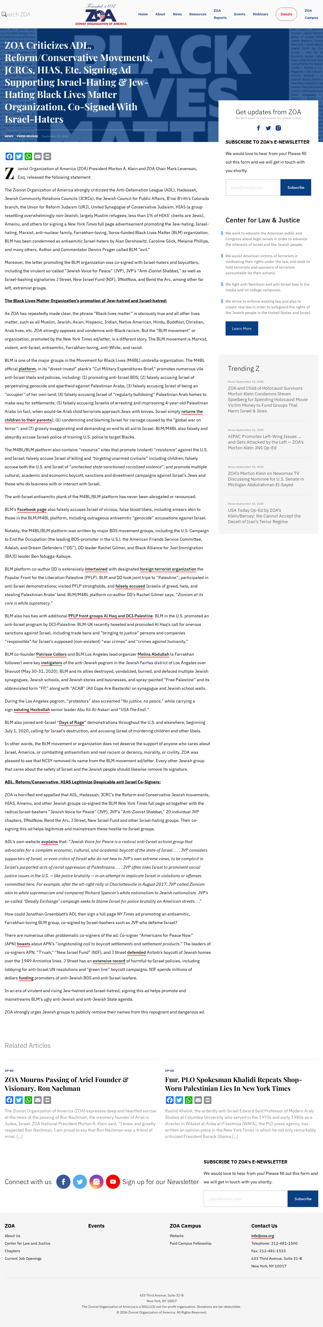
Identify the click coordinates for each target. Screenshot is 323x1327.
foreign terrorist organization (168, 569)
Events (239, 14)
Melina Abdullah (153, 654)
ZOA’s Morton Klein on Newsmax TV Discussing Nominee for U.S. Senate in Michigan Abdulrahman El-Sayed (266, 478)
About (160, 14)
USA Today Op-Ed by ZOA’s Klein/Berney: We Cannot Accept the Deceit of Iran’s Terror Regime (264, 515)
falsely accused (130, 586)
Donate (286, 14)
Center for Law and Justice (27, 1243)
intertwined (96, 569)
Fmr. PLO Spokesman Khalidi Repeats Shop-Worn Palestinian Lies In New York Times (233, 1084)
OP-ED (9, 1070)
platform (27, 369)
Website (177, 1235)
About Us (12, 1235)
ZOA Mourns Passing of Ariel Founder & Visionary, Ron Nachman (66, 1084)
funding (26, 978)
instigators (51, 662)
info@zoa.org (262, 1235)
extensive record (109, 961)
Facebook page (32, 509)
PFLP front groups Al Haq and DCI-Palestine (110, 616)
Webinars (260, 14)
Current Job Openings (23, 1258)
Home (143, 14)
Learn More (242, 328)
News (177, 14)
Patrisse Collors (51, 654)
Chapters (12, 1250)
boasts (23, 944)
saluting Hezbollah (32, 709)
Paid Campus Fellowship (190, 1243)
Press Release (27, 136)
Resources (197, 14)
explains (49, 841)
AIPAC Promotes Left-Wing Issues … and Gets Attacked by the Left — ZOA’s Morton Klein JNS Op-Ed (266, 442)
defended (136, 952)
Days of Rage (71, 722)
